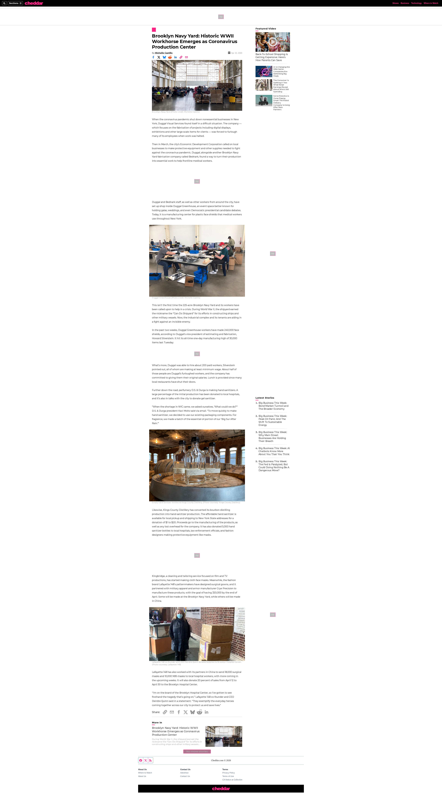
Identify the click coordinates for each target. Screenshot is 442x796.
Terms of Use (228, 776)
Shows (396, 3)
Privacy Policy (228, 773)
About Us (142, 776)
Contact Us (185, 776)
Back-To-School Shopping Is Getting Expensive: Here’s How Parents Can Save (272, 57)
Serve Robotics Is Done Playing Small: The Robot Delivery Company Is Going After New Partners (281, 103)
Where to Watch (431, 3)
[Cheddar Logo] (34, 3)
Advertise (184, 773)
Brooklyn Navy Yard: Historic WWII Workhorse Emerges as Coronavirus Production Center (175, 731)
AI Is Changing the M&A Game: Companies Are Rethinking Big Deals (281, 71)
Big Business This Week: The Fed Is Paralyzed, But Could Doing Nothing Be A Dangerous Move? (274, 466)
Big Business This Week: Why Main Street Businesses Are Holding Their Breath (273, 436)
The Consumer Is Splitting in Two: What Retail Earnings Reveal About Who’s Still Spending (281, 86)
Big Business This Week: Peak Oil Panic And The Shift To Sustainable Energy (273, 420)
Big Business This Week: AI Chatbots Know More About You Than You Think (274, 451)
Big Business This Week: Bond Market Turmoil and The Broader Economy (273, 406)
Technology (416, 3)
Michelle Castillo (164, 53)
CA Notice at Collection (232, 780)
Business (405, 3)
